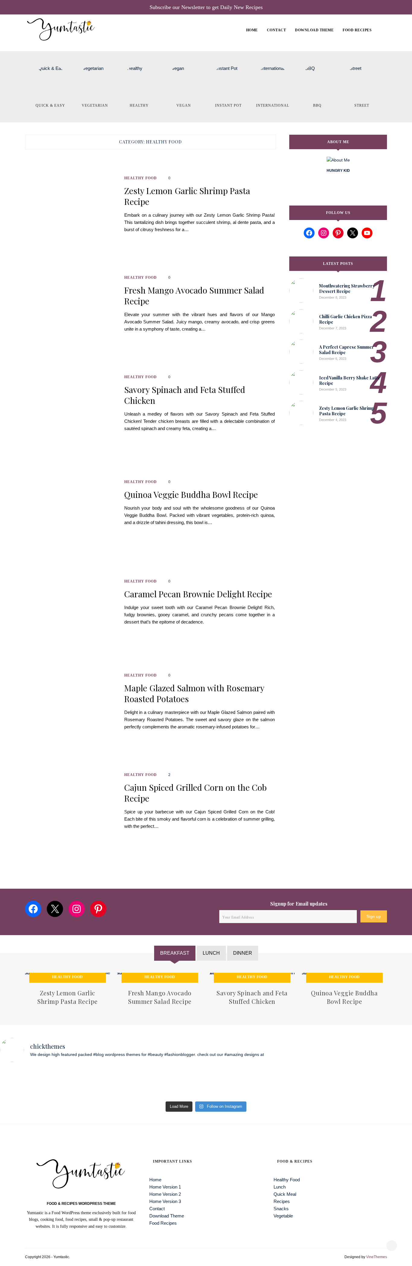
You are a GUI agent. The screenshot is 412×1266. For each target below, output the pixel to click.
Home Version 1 (267, 49)
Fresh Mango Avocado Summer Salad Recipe (194, 295)
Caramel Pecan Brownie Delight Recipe (198, 594)
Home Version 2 (165, 1194)
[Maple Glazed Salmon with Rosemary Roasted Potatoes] (71, 704)
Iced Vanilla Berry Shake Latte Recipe (349, 380)
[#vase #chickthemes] (24, 1083)
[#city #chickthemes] (283, 1083)
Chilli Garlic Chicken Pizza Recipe (345, 319)
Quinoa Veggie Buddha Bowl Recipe (191, 494)
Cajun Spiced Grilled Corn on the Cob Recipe (195, 793)
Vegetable (283, 1215)
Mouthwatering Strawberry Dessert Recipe (347, 288)
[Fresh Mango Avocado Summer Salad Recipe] (71, 307)
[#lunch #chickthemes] (180, 1083)
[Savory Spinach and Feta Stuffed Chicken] (71, 406)
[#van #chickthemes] (232, 1083)
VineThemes (376, 1257)
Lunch (280, 1186)
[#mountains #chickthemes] (335, 1083)
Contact (276, 30)
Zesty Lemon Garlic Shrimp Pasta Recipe (187, 196)
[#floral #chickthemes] (128, 1083)
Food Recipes (357, 30)
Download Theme (314, 30)
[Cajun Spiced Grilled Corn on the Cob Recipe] (71, 804)
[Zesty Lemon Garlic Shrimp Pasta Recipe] (71, 207)
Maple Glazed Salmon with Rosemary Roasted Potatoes (194, 693)
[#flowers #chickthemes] (387, 1083)
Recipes (282, 1201)
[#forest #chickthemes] (76, 1083)
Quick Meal (285, 1194)
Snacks (281, 1208)
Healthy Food (140, 178)
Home (252, 30)
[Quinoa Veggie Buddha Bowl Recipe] (71, 505)
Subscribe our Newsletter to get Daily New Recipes (206, 7)
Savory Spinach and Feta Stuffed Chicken (184, 395)
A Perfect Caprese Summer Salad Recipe (346, 349)
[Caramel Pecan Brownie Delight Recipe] (71, 605)
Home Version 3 (165, 1201)
